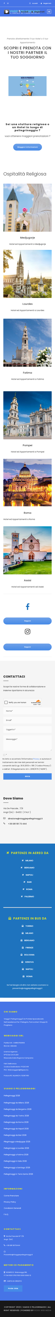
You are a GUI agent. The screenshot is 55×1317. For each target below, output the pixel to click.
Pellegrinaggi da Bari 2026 (15, 1135)
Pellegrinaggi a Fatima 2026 (16, 1154)
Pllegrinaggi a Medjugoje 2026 (17, 1141)
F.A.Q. (6, 1214)
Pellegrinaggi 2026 (12, 1095)
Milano (29, 860)
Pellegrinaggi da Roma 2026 (16, 1122)
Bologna (29, 954)
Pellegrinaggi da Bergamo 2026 (17, 1109)
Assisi (27, 580)
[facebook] (4, 3)
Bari (29, 882)
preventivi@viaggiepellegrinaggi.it (27, 988)
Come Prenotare (11, 1195)
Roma (29, 889)
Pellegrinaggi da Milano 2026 (16, 1102)
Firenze (29, 947)
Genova (29, 962)
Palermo (29, 896)
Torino (29, 926)
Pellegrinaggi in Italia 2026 (15, 1161)
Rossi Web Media (42, 1310)
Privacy (36, 759)
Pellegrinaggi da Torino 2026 (16, 1115)
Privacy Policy (10, 1202)
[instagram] (7, 3)
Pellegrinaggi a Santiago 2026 (17, 1167)
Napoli (29, 874)
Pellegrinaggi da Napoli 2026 (16, 1128)
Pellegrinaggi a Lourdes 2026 (16, 1148)
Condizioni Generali (12, 1208)
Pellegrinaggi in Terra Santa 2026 (18, 1174)
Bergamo (29, 867)
